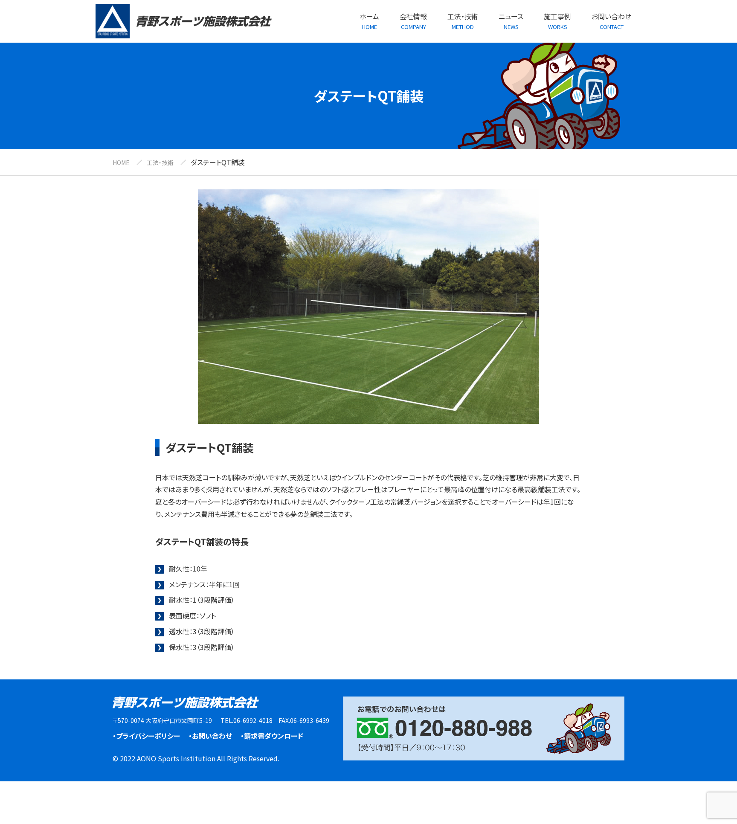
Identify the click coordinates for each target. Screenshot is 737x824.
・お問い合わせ (210, 736)
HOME (121, 162)
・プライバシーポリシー (146, 736)
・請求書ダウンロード (272, 736)
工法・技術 (160, 162)
